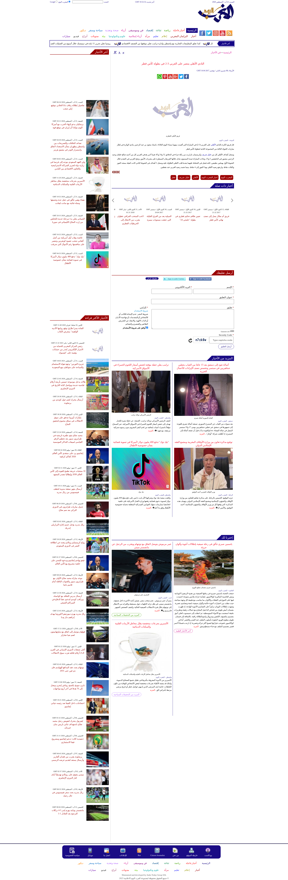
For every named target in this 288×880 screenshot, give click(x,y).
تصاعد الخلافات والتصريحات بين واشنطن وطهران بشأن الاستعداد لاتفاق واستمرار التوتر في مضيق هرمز (68, 146)
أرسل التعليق (226, 346)
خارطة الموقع (192, 855)
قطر (173, 177)
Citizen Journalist (157, 855)
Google (52, 2)
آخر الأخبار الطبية (183, 631)
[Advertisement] (123, 13)
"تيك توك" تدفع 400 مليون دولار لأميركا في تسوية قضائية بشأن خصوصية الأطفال (68, 259)
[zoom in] (115, 52)
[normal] (119, 52)
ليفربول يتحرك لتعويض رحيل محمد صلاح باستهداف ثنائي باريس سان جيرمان (67, 724)
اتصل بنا (107, 855)
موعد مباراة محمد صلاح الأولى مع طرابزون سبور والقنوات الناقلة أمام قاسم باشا (67, 581)
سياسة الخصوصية (72, 855)
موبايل (90, 855)
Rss (139, 855)
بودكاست (208, 855)
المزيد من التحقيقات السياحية (126, 615)
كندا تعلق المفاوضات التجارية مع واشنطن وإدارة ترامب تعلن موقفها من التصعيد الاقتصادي (179, 43)
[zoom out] (123, 52)
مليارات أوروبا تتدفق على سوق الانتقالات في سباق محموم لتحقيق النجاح (68, 420)
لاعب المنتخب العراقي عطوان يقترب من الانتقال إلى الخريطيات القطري (130, 220)
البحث (106, 2)
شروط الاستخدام (141, 311)
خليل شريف (206, 154)
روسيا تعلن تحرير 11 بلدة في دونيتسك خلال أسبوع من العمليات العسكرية (96, 43)
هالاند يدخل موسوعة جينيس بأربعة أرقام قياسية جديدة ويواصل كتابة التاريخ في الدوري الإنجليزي (67, 385)
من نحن (175, 855)
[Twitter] (174, 280)
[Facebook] (200, 280)
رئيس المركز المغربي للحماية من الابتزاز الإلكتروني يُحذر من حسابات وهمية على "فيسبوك (67, 349)
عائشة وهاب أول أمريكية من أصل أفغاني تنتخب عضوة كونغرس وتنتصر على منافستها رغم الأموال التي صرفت (67, 241)
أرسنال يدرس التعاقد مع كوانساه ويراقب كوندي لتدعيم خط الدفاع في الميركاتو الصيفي (68, 599)
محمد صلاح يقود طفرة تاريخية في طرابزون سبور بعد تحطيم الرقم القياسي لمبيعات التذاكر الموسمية (67, 438)
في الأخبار (216, 52)
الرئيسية (227, 52)
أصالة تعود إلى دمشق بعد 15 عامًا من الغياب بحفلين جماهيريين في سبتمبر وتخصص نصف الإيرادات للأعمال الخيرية (203, 368)
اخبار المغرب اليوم (209, 177)
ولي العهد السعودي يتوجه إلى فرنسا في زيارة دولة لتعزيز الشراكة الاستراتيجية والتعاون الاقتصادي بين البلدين (67, 165)
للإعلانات (123, 855)
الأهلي (213, 145)
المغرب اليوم (63, 2)
